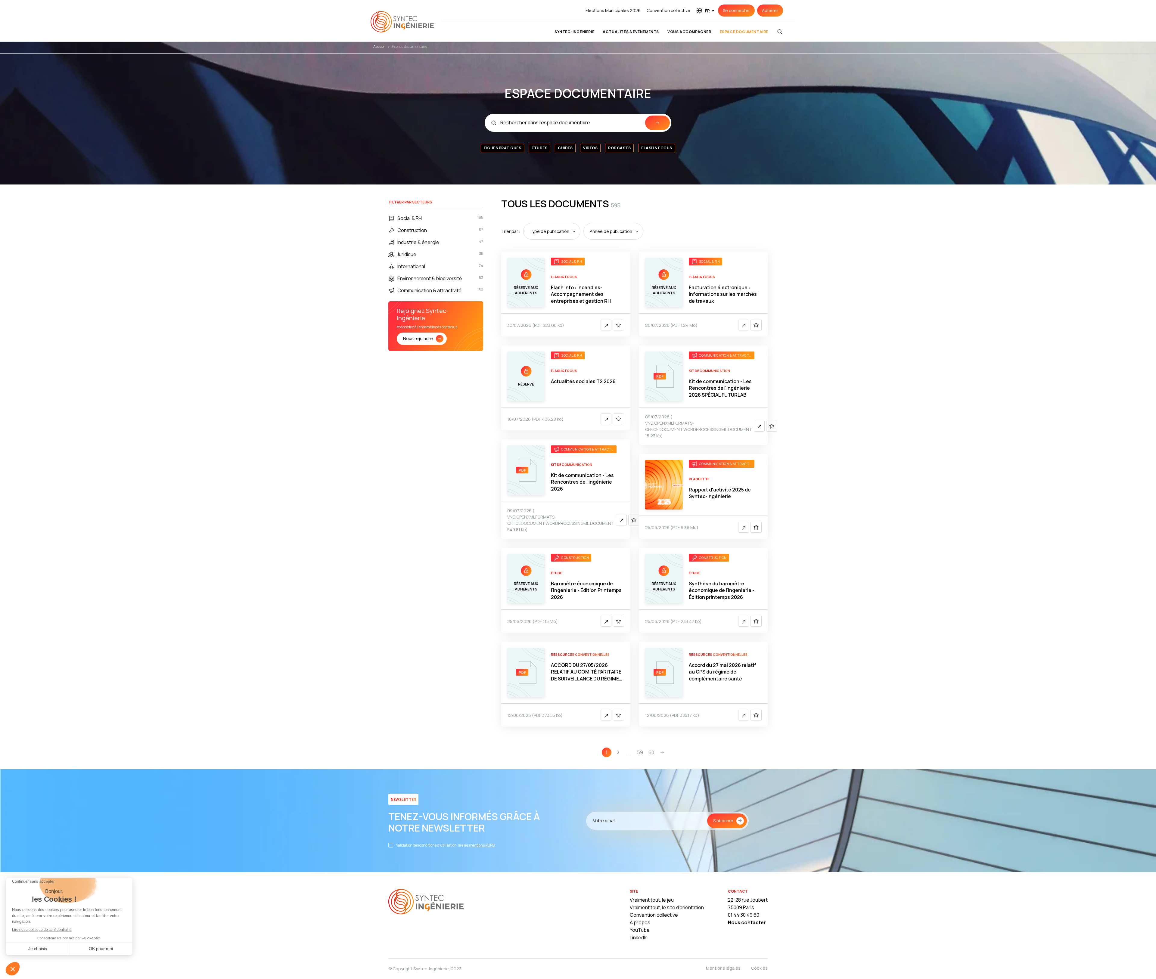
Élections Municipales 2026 (613, 10)
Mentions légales (723, 968)
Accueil (379, 46)
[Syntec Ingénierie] (426, 902)
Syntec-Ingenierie (574, 31)
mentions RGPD (482, 845)
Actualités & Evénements (631, 31)
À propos (640, 922)
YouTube (640, 930)
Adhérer (770, 10)
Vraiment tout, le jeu (652, 900)
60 (651, 752)
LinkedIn (639, 937)
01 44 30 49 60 (743, 915)
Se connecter (736, 10)
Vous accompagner (689, 31)
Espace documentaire (744, 31)
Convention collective (668, 10)
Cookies (759, 968)
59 (640, 752)
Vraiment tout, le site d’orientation (667, 907)
